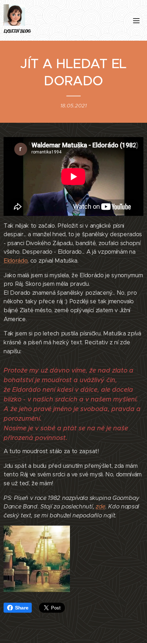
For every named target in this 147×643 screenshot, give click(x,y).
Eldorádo (15, 260)
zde (100, 506)
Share (21, 608)
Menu (136, 20)
